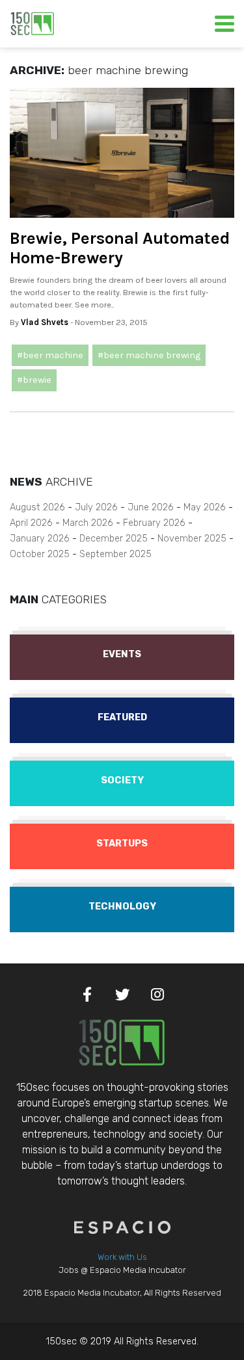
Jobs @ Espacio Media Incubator (122, 1270)
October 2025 (40, 554)
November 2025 (191, 538)
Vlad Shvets (44, 322)
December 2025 (113, 538)
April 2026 (31, 523)
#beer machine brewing (149, 355)
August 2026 (37, 507)
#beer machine (50, 355)
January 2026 (40, 538)
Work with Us (122, 1257)
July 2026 (96, 507)
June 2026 (151, 507)
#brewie (34, 380)
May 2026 (204, 507)
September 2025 (115, 554)
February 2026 (154, 523)
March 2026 (87, 523)
